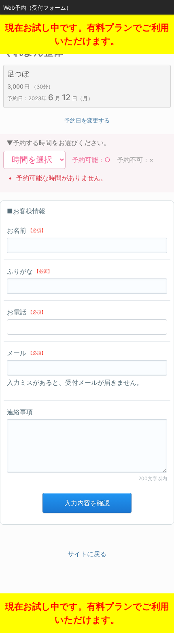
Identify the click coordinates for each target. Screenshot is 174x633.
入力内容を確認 (87, 503)
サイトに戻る (87, 554)
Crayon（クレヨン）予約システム (87, 596)
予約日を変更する (87, 120)
